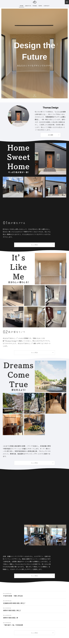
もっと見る (34, 633)
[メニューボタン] (67, 2)
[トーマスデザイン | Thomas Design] (34, 2)
